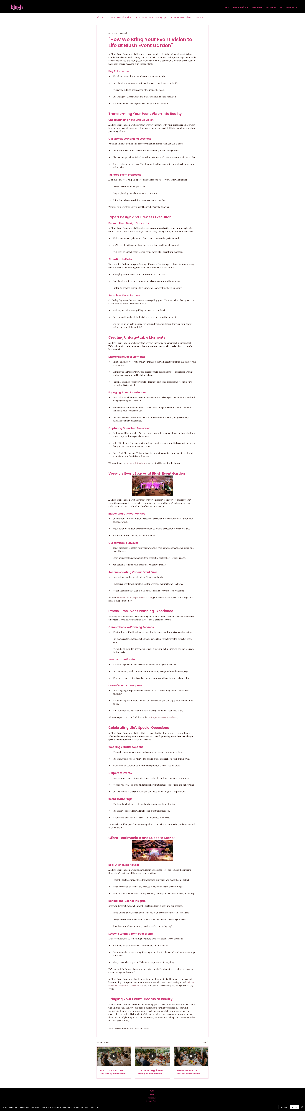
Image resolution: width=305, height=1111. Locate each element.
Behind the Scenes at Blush (140, 1028)
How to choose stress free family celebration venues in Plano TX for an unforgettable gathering (113, 1072)
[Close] (302, 1107)
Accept (294, 1107)
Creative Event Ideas (181, 17)
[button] (257, 7)
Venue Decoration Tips (120, 17)
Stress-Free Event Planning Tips (151, 17)
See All (205, 1042)
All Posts (101, 17)
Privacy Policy (94, 1107)
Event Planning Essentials (118, 1028)
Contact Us (151, 1098)
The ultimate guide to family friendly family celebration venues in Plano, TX (150, 1072)
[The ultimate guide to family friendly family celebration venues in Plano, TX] (152, 1056)
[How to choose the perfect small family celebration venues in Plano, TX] (191, 1056)
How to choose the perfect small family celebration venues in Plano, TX (189, 1072)
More (198, 17)
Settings (284, 1107)
